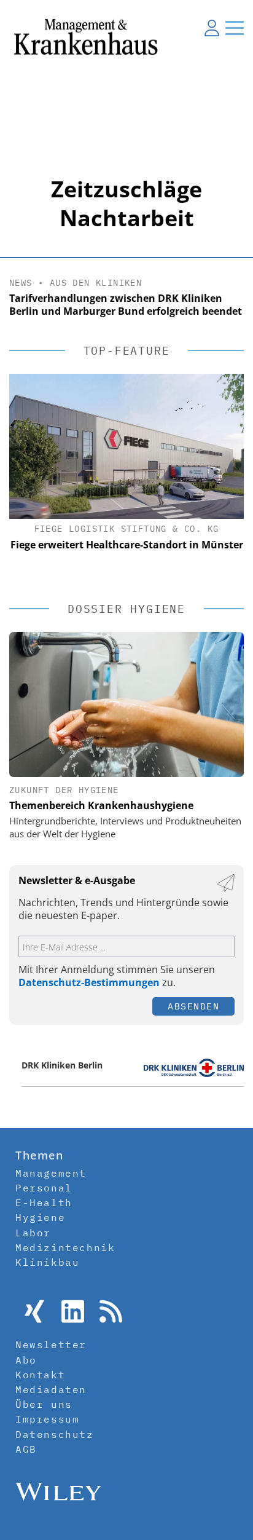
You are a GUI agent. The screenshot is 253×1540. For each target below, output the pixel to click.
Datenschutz (54, 1434)
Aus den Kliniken (96, 282)
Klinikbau (47, 1262)
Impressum (47, 1419)
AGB (26, 1449)
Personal (43, 1188)
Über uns (43, 1404)
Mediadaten (51, 1389)
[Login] (211, 28)
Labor (33, 1232)
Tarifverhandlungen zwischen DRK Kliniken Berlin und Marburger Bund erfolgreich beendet (125, 304)
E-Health (43, 1202)
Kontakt (40, 1374)
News (21, 282)
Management (51, 1173)
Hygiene (40, 1217)
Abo (26, 1360)
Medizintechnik (65, 1247)
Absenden (193, 1006)
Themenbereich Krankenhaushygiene (101, 805)
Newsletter (51, 1344)
